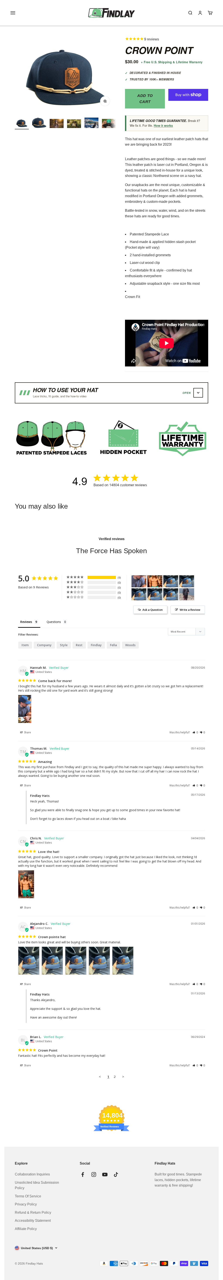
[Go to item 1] (22, 123)
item (25, 645)
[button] (195, 732)
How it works (163, 125)
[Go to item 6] (109, 124)
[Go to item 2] (39, 123)
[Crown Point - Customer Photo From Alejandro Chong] (170, 581)
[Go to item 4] (74, 124)
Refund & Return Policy (33, 1212)
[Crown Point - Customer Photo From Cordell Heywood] (186, 594)
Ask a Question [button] (152, 610)
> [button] (123, 1076)
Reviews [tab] (26, 622)
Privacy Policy (26, 1204)
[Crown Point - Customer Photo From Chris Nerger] (154, 581)
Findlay (96, 645)
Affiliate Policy (26, 1229)
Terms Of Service (28, 1196)
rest (79, 645)
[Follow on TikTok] (116, 1174)
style (64, 645)
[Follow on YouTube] (105, 1174)
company (44, 645)
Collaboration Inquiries (32, 1174)
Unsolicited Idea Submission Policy (37, 1185)
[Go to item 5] (91, 123)
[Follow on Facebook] (83, 1174)
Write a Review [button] (190, 610)
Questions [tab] (54, 622)
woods (130, 645)
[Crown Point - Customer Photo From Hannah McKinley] (139, 581)
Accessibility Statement (33, 1220)
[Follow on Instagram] (94, 1174)
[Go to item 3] (57, 124)
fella (113, 645)
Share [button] (27, 732)
